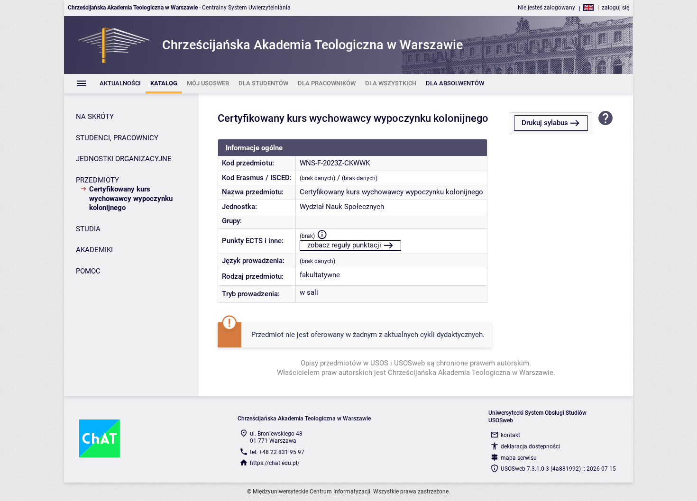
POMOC (88, 271)
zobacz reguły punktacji (344, 245)
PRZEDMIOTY (97, 180)
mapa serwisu (519, 458)
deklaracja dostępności (530, 446)
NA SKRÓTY (95, 116)
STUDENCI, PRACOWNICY (117, 138)
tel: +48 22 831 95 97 (277, 452)
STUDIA (88, 229)
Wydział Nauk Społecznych (342, 206)
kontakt (510, 435)
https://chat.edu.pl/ (275, 463)
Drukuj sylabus (545, 122)
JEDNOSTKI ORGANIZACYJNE (124, 159)
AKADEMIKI (94, 250)
